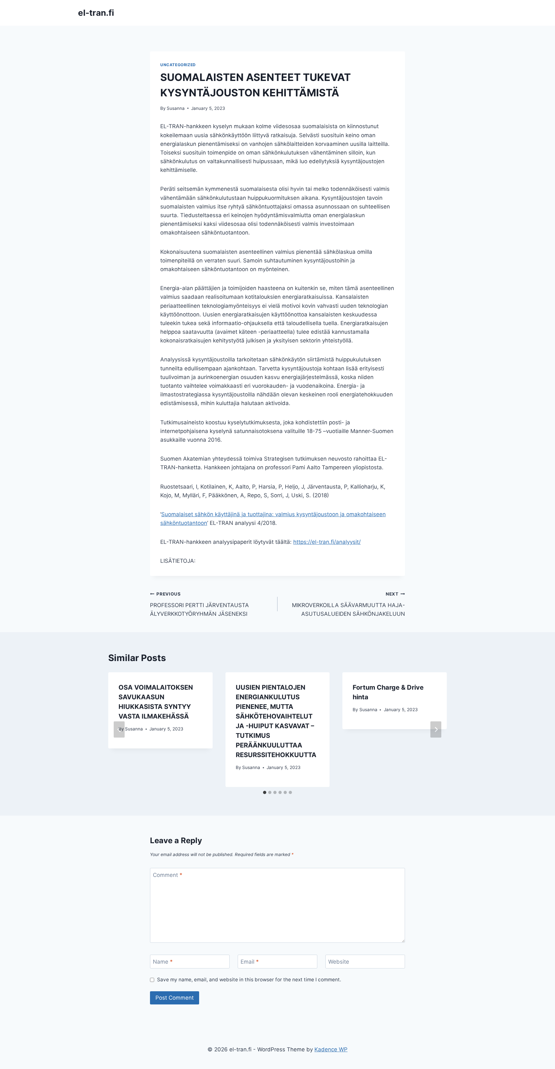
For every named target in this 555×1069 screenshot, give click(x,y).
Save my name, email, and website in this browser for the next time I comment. (249, 979)
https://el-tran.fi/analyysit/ (327, 542)
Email (250, 962)
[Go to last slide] (119, 729)
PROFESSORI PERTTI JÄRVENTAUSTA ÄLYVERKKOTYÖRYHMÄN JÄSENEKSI (199, 604)
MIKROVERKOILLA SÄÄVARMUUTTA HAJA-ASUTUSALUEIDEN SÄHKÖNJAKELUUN (348, 604)
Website (338, 962)
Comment (167, 875)
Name (163, 962)
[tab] (264, 792)
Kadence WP (331, 1049)
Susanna (176, 108)
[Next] (435, 729)
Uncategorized (178, 64)
